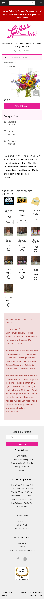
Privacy (22, 546)
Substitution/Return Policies (22, 550)
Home (6, 57)
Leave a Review (22, 528)
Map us (22, 470)
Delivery (22, 543)
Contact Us (22, 524)
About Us (22, 521)
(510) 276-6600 (23, 50)
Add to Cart (22, 106)
